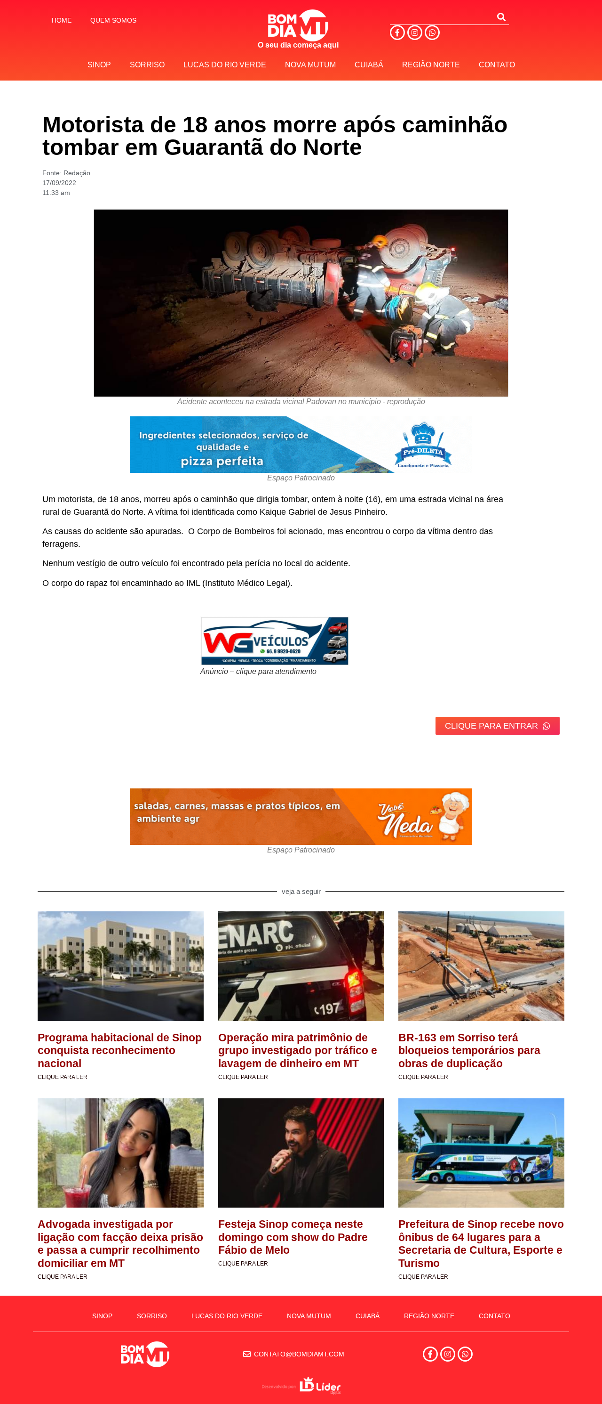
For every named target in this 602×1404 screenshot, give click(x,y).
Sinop (99, 65)
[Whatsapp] (432, 32)
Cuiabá (369, 65)
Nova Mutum (310, 65)
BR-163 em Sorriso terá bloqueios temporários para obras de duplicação (469, 1050)
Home (61, 20)
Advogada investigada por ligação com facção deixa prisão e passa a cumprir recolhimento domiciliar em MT (120, 1243)
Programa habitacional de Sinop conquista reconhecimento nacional (120, 1050)
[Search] (501, 16)
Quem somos (113, 20)
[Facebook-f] (397, 32)
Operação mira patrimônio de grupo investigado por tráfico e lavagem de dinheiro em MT (297, 1050)
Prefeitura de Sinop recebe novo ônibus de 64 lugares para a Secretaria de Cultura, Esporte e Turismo (481, 1243)
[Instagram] (414, 32)
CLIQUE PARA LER (62, 1077)
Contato (497, 65)
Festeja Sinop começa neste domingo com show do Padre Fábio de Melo (293, 1237)
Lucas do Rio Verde (224, 65)
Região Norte (431, 65)
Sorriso (147, 65)
